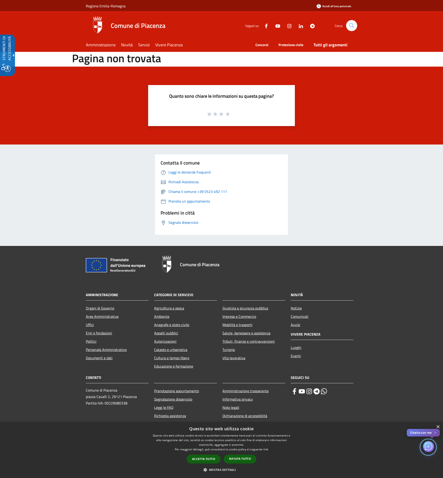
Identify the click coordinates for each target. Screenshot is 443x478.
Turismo (228, 349)
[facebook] (294, 391)
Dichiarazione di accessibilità (244, 416)
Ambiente (161, 316)
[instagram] (309, 391)
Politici (91, 341)
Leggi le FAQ (164, 407)
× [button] (438, 427)
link (265, 449)
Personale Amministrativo (106, 349)
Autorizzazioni (165, 341)
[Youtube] (276, 25)
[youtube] (301, 391)
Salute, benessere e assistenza (246, 333)
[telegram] (316, 391)
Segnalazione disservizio (173, 399)
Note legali (230, 407)
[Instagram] (287, 25)
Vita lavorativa (233, 358)
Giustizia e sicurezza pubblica (245, 308)
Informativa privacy (237, 399)
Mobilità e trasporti (237, 325)
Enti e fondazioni (99, 333)
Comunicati (299, 316)
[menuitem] (103, 45)
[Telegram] (310, 25)
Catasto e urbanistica (170, 349)
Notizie (296, 308)
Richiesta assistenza (170, 416)
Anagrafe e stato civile (171, 325)
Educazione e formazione (173, 366)
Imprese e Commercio (239, 316)
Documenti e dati (99, 358)
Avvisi (295, 325)
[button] (351, 25)
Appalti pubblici (166, 333)
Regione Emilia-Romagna (106, 6)
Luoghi (296, 347)
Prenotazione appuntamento (176, 391)
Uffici (90, 325)
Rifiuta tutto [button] (240, 459)
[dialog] (221, 450)
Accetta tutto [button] (203, 459)
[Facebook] (264, 25)
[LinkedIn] (299, 25)
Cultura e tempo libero (171, 358)
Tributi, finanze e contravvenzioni (248, 341)
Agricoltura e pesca (169, 308)
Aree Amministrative (102, 316)
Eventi (296, 356)
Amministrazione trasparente (245, 391)
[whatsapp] (324, 391)
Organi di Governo (100, 308)
